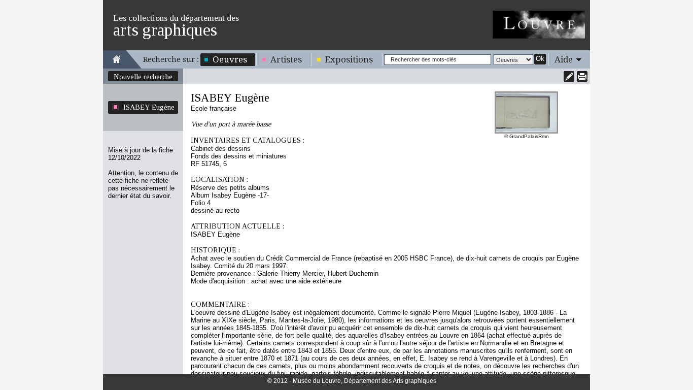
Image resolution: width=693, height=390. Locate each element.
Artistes (286, 59)
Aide (564, 59)
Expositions (349, 59)
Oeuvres (230, 59)
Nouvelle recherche (143, 77)
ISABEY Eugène (149, 107)
